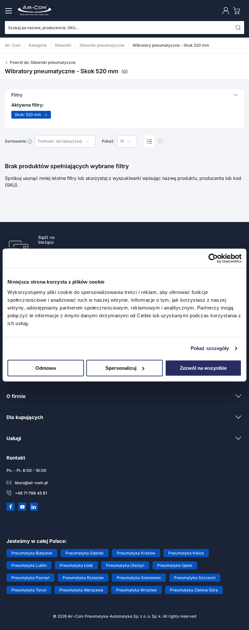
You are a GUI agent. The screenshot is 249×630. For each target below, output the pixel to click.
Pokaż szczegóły (210, 348)
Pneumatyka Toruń (28, 590)
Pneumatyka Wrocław (136, 590)
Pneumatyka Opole (174, 565)
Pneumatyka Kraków (136, 553)
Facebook (10, 506)
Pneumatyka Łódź (76, 565)
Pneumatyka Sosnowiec (139, 577)
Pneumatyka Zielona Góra (194, 590)
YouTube (22, 506)
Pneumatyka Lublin (29, 565)
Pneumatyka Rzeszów (83, 577)
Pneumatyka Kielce (186, 553)
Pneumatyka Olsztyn (125, 565)
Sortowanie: (16, 141)
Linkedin (34, 506)
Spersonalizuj (120, 368)
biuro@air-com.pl (31, 482)
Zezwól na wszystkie (203, 368)
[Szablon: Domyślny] (149, 141)
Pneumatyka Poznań (30, 577)
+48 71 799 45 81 (31, 493)
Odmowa (45, 368)
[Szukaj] (238, 27)
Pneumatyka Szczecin (195, 577)
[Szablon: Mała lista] (160, 141)
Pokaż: (108, 141)
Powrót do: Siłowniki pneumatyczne (43, 62)
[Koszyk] (238, 10)
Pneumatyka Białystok (32, 553)
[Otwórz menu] (10, 10)
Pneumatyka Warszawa (81, 590)
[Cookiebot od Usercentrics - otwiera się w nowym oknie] (213, 258)
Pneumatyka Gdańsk (84, 553)
